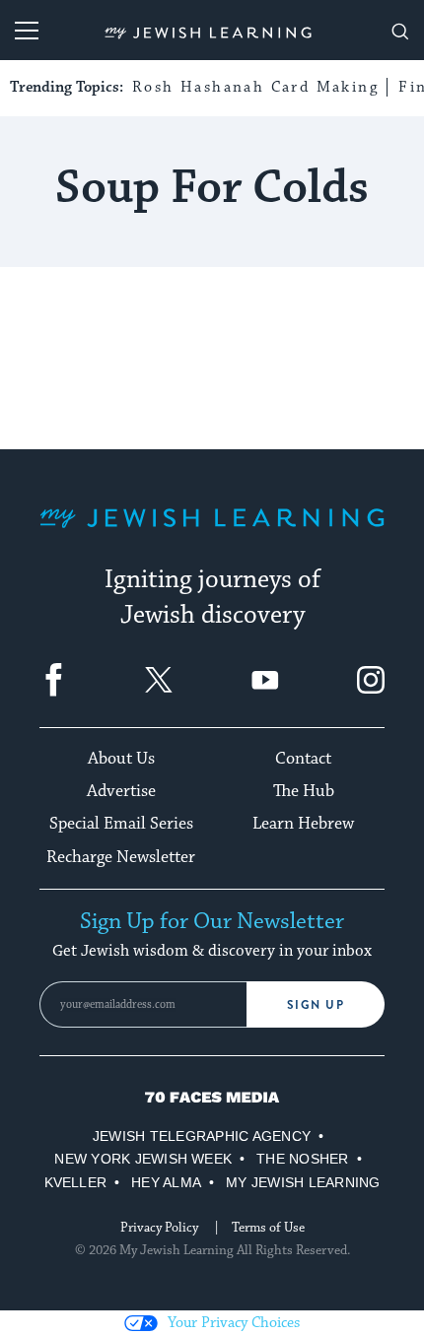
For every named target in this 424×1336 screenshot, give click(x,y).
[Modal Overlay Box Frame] (212, 668)
